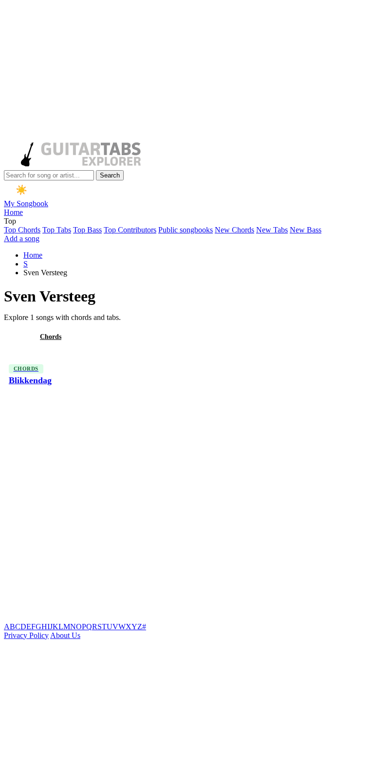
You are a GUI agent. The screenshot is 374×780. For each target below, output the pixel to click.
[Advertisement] (185, 72)
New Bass (305, 230)
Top (10, 221)
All (16, 336)
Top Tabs (56, 230)
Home (13, 212)
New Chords (234, 230)
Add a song (21, 238)
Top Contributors (130, 230)
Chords (50, 336)
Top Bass (87, 230)
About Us (65, 635)
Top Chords (22, 230)
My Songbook (26, 203)
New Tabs (272, 230)
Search (110, 175)
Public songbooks (185, 230)
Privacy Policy (26, 635)
